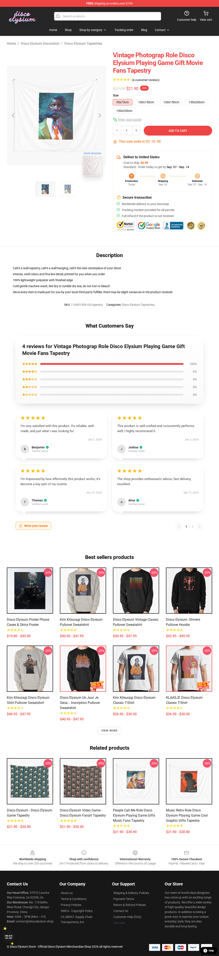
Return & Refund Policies (129, 905)
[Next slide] (99, 115)
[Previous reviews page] (179, 526)
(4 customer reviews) (146, 80)
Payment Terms (123, 899)
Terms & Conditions (73, 899)
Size (116, 95)
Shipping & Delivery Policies (131, 893)
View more (109, 730)
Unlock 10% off (8, 937)
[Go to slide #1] (45, 189)
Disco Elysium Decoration (40, 43)
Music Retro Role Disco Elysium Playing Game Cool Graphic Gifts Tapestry (187, 815)
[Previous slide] (13, 115)
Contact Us (120, 911)
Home (11, 43)
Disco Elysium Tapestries (83, 43)
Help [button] (211, 950)
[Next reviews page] (200, 526)
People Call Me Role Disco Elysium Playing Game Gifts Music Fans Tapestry (134, 815)
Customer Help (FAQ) (127, 917)
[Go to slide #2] (67, 189)
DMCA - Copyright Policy (77, 911)
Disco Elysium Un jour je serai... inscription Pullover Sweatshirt (80, 703)
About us (67, 893)
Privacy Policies (71, 905)
